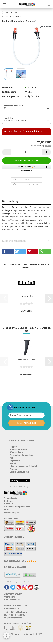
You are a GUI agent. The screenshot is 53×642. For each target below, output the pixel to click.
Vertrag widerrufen (20, 481)
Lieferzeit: (7, 87)
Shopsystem (16, 634)
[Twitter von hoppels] (12, 587)
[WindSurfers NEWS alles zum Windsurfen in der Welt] (36, 587)
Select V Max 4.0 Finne (26, 359)
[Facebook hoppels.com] (6, 587)
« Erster (6, 12)
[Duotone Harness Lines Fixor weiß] (26, 46)
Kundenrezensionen (14, 240)
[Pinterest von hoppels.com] (18, 587)
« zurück (14, 12)
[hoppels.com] (26, 4)
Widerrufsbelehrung (19, 486)
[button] (6, 152)
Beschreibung (10, 201)
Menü (4, 4)
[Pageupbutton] (45, 637)
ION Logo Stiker (26, 296)
